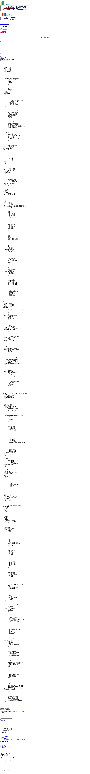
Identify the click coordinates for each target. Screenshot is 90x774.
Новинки (2, 59)
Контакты (5, 51)
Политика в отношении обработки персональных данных (12, 739)
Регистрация (6, 24)
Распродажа (7, 59)
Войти (1, 24)
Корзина (2, 25)
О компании (3, 746)
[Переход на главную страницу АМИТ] (5, 4)
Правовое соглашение (5, 747)
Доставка (5, 47)
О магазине (5, 43)
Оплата (4, 45)
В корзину (2, 720)
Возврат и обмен (3, 738)
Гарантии (5, 49)
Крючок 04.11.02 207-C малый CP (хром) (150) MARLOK (12, 711)
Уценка (12, 59)
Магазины (2, 745)
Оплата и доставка (4, 736)
